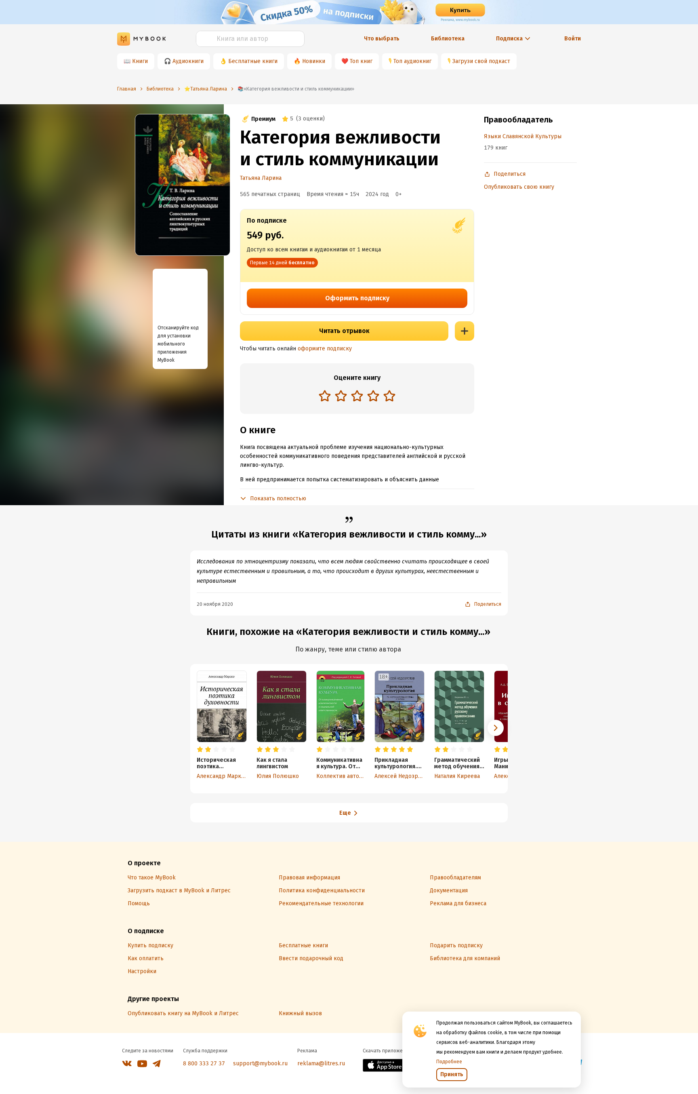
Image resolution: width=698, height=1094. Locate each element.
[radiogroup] (357, 396)
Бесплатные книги (253, 61)
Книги (140, 61)
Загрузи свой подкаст (481, 61)
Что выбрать (381, 38)
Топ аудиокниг (412, 61)
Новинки (313, 61)
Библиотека (448, 38)
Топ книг (361, 61)
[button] (496, 728)
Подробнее (449, 1061)
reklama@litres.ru (321, 1063)
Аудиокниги (188, 61)
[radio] (324, 395)
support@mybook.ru (260, 1063)
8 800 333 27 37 (204, 1063)
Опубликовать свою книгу (519, 186)
